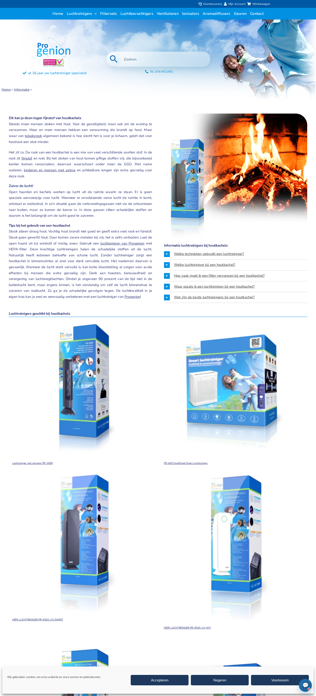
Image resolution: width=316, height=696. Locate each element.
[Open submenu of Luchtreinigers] (94, 13)
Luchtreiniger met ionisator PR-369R (32, 463)
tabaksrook (33, 135)
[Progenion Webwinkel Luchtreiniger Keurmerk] (53, 60)
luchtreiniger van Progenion (122, 243)
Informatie (21, 89)
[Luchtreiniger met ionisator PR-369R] (82, 386)
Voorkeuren (280, 680)
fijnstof (27, 158)
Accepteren (159, 680)
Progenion (132, 296)
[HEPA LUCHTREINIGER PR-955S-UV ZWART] (82, 543)
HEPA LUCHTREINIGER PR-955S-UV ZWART (37, 619)
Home (6, 89)
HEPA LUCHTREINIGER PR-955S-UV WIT (187, 627)
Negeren (219, 680)
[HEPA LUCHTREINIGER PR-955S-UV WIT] (233, 547)
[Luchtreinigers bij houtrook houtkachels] (187, 138)
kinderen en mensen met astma (49, 170)
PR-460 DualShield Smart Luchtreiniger (186, 463)
